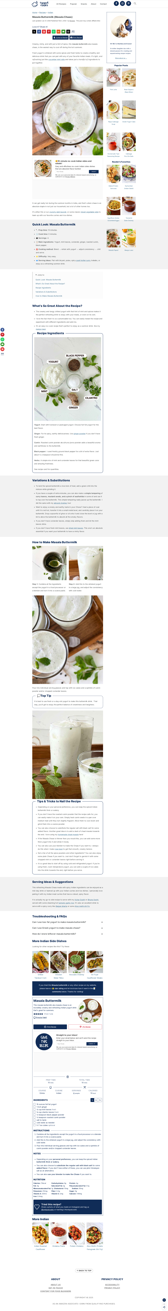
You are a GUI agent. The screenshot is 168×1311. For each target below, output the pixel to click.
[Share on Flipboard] (44, 32)
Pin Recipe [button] (86, 1027)
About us (56, 1285)
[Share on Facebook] (39, 32)
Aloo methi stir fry (82, 906)
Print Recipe (77, 38)
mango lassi (41, 329)
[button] (34, 1014)
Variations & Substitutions (46, 292)
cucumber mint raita (56, 59)
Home (34, 12)
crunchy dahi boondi (57, 212)
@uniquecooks (47, 1210)
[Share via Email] (63, 32)
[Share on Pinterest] (49, 32)
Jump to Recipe (61, 38)
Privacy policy (112, 1288)
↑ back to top (84, 1271)
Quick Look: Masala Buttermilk (48, 280)
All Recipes (61, 4)
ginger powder (80, 434)
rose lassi (59, 849)
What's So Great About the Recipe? (50, 284)
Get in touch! (56, 1288)
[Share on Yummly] (58, 32)
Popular (73, 4)
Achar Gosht (80, 900)
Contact (103, 4)
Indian (50, 12)
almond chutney (60, 503)
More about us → (121, 58)
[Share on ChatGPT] (68, 32)
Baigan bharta (61, 906)
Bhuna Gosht (93, 900)
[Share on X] (34, 32)
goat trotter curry (83, 260)
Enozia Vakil (41, 1017)
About (93, 4)
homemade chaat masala (68, 835)
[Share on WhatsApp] (54, 32)
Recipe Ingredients (43, 288)
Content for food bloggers (55, 1291)
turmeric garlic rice (66, 903)
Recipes (42, 12)
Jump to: (41, 275)
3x (100, 1100)
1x (92, 1100)
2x (96, 1100)
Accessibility (112, 1285)
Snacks (84, 4)
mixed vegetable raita (89, 212)
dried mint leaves (76, 528)
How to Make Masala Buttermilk (49, 296)
